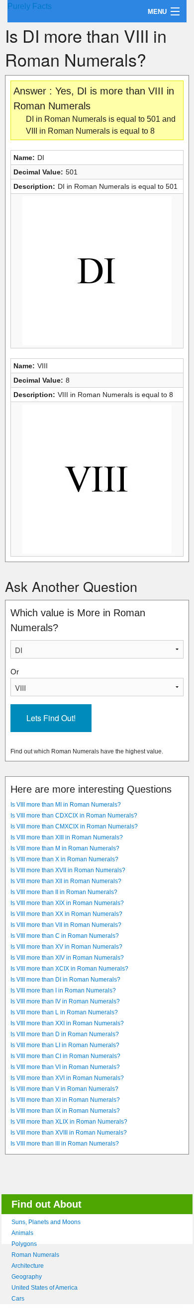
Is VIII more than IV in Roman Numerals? (65, 1001)
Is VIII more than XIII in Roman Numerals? (66, 837)
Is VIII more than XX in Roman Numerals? (66, 913)
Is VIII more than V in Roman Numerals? (64, 1088)
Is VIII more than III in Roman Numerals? (64, 1143)
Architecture (27, 1265)
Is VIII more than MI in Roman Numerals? (65, 804)
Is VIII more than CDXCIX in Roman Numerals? (73, 815)
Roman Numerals (35, 1254)
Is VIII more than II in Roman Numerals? (63, 892)
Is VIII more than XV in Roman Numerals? (66, 946)
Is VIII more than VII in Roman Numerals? (65, 924)
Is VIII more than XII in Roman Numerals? (65, 881)
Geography (26, 1276)
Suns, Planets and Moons (46, 1222)
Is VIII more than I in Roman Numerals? (63, 990)
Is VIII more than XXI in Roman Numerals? (67, 1023)
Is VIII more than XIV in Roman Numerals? (67, 957)
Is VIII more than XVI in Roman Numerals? (67, 1077)
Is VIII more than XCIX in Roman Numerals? (69, 968)
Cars (17, 1298)
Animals (22, 1233)
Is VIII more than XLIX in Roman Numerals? (68, 1121)
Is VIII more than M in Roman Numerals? (64, 848)
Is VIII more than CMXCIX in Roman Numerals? (74, 826)
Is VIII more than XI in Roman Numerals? (65, 1099)
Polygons (24, 1243)
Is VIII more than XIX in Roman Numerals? (67, 903)
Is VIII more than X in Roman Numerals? (64, 859)
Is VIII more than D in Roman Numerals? (64, 1034)
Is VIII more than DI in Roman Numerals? (65, 979)
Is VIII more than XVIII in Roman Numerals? (68, 1132)
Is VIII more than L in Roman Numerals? (64, 1012)
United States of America (44, 1287)
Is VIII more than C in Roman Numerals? (64, 935)
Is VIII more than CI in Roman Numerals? (65, 1056)
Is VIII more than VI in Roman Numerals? (65, 1067)
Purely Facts (29, 6)
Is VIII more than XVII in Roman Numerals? (67, 870)
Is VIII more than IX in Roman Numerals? (65, 1110)
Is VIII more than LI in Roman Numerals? (64, 1045)
